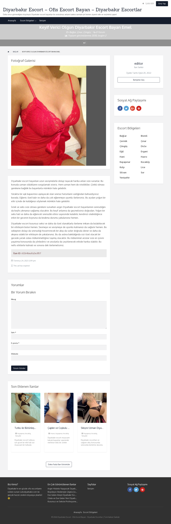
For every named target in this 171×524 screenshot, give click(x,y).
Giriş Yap (162, 3)
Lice (143, 167)
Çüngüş (87, 32)
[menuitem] (148, 3)
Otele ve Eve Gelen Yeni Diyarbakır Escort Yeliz (68, 498)
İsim (13, 332)
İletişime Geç (138, 80)
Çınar (79, 32)
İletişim (42, 20)
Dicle (143, 146)
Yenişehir (18, 436)
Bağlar (72, 32)
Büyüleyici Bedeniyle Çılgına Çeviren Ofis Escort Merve (72, 492)
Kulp (122, 167)
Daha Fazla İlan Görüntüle (59, 464)
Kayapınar (21, 433)
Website (14, 354)
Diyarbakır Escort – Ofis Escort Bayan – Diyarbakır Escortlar (72, 10)
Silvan (123, 172)
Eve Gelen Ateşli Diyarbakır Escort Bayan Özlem (69, 495)
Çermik (123, 141)
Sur (142, 172)
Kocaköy (28, 433)
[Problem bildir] (84, 42)
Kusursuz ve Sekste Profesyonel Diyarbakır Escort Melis (73, 501)
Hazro (53, 433)
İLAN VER (149, 3)
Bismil (144, 135)
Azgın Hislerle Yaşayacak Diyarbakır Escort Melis (69, 488)
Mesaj (13, 299)
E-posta (15, 343)
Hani (122, 156)
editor (138, 63)
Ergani (144, 151)
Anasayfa (12, 20)
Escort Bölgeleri (27, 20)
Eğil (122, 151)
